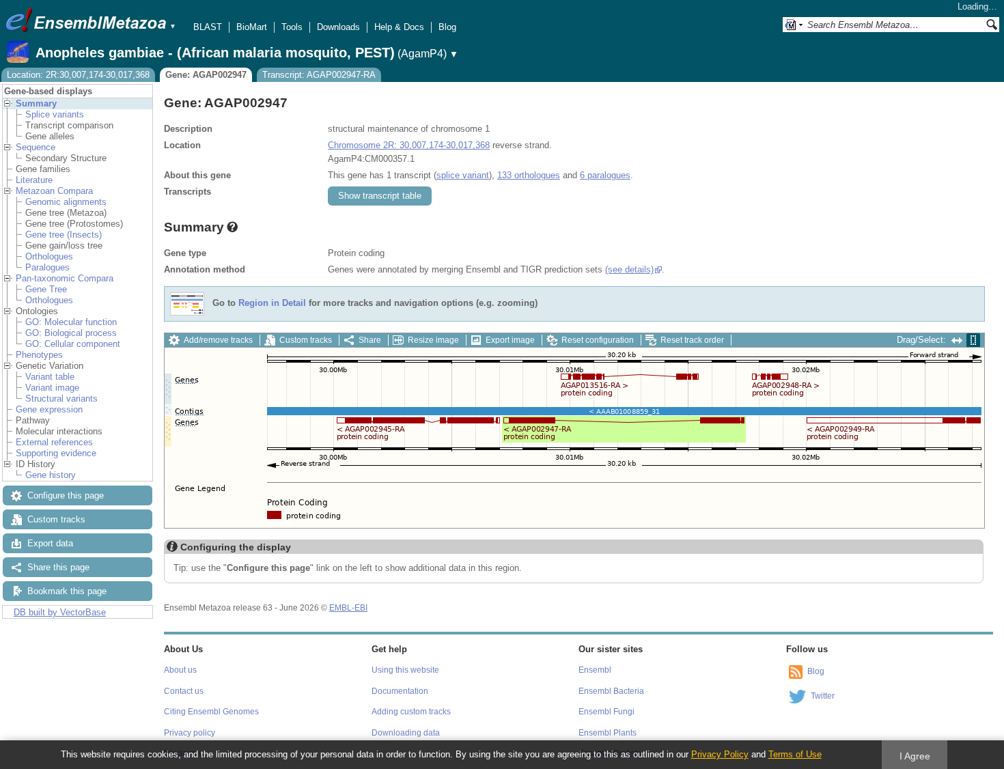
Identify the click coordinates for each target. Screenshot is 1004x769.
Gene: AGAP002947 (206, 75)
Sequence (35, 147)
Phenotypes (39, 355)
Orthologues (49, 256)
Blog (447, 27)
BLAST (207, 27)
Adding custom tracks (411, 712)
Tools (292, 27)
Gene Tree (46, 289)
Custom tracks (56, 519)
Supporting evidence (56, 453)
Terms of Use (795, 754)
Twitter (823, 696)
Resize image (433, 340)
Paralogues (47, 267)
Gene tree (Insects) (63, 234)
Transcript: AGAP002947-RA (319, 75)
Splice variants (54, 114)
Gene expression (49, 409)
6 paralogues (605, 175)
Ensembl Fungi (606, 712)
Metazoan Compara (54, 191)
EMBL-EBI (348, 608)
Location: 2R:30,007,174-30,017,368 (78, 75)
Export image (510, 340)
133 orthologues (528, 175)
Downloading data (406, 733)
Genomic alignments (66, 202)
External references (54, 442)
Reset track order (692, 340)
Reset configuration (597, 340)
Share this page (58, 567)
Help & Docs (399, 27)
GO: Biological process (71, 333)
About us (180, 670)
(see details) (629, 269)
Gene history (50, 475)
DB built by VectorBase (60, 612)
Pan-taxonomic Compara (64, 278)
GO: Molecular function (71, 322)
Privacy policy (189, 733)
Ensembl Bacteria (611, 691)
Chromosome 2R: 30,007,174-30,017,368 (409, 145)
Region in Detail (272, 303)
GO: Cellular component (72, 344)
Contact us (184, 691)
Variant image (52, 387)
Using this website (405, 670)
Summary (36, 103)
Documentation (400, 691)
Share (370, 340)
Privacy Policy (720, 754)
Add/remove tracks (218, 340)
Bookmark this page (67, 591)
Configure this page (65, 495)
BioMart (251, 27)
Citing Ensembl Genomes (211, 712)
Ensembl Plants (607, 733)
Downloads (338, 27)
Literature (34, 180)
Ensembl (594, 670)
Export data (50, 543)
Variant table (49, 377)
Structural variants (61, 398)
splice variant (462, 175)
